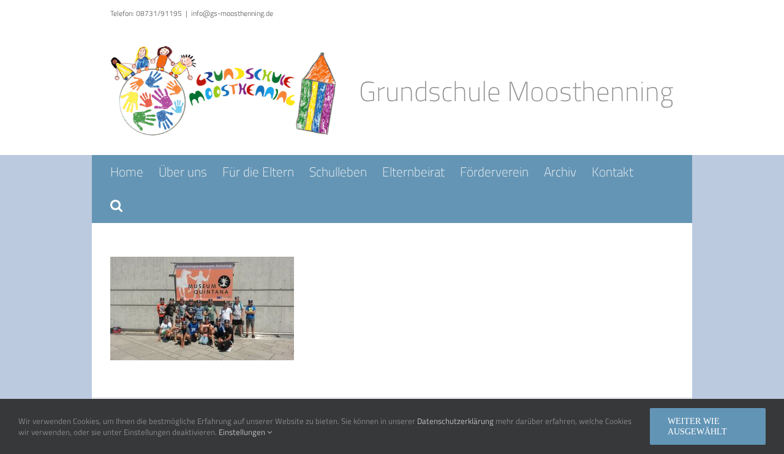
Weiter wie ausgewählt (697, 426)
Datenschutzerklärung (455, 421)
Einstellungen (243, 432)
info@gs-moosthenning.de (232, 13)
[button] (116, 205)
